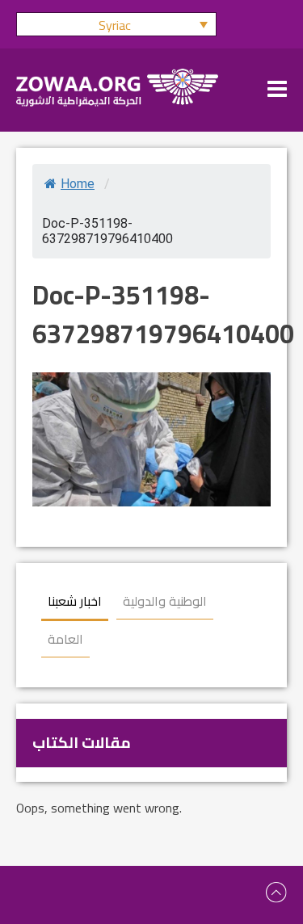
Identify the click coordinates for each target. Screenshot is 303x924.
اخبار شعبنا (75, 601)
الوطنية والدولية (165, 601)
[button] (116, 24)
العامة (65, 639)
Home (78, 183)
